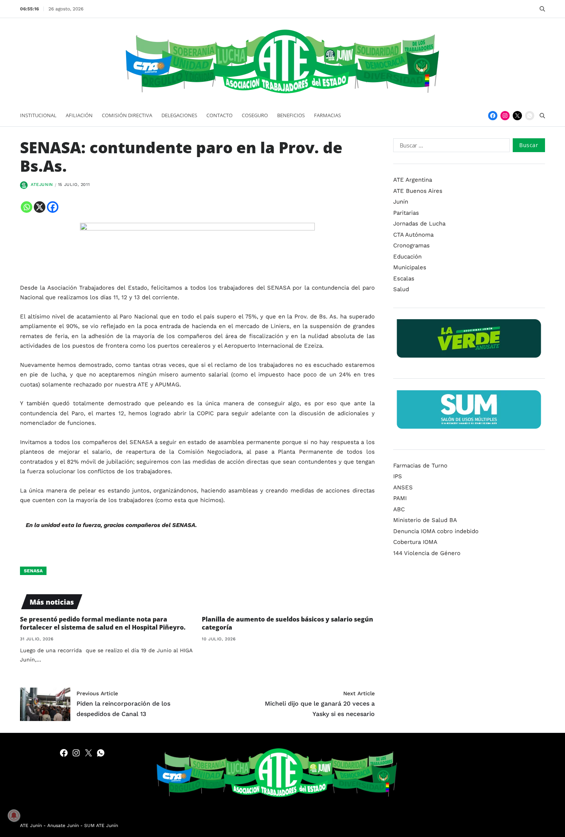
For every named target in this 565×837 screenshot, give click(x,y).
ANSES (403, 487)
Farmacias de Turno (420, 465)
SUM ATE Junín (101, 825)
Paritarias (406, 212)
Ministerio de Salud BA (425, 520)
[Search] (542, 9)
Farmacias (327, 115)
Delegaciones (179, 115)
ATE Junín (31, 825)
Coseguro (255, 115)
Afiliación (79, 115)
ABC (399, 509)
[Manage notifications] (14, 815)
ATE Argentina (412, 179)
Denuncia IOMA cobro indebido (436, 530)
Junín (400, 201)
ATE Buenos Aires (417, 190)
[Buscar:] (450, 146)
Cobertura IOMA (415, 542)
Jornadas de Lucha (419, 223)
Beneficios (291, 115)
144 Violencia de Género (426, 552)
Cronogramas (411, 245)
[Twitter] (517, 115)
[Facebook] (492, 115)
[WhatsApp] (529, 115)
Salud (401, 289)
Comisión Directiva (127, 115)
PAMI (400, 498)
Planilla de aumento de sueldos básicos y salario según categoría (287, 623)
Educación (407, 256)
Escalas (403, 278)
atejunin (42, 184)
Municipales (409, 267)
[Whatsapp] (26, 207)
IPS (397, 476)
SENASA (33, 570)
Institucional (38, 115)
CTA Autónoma (413, 234)
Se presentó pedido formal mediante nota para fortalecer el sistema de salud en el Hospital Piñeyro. (103, 623)
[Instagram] (505, 115)
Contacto (219, 115)
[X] (39, 207)
